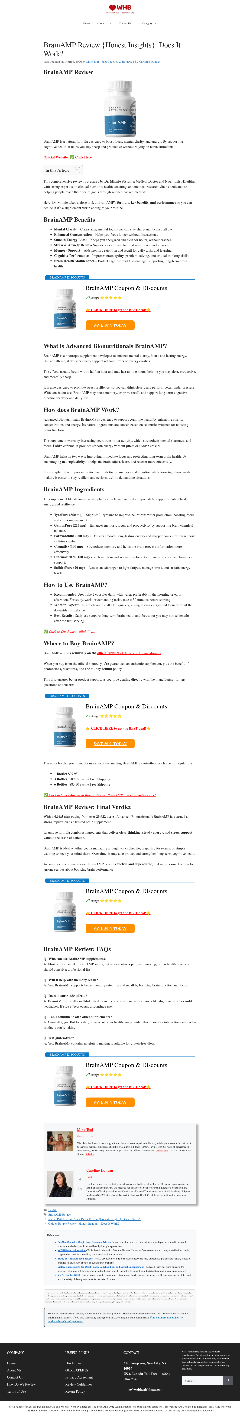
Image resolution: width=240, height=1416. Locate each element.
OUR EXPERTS (76, 1370)
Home (86, 23)
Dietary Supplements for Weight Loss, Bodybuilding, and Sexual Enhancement (101, 1267)
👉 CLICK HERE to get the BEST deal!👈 (118, 309)
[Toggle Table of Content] (75, 170)
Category (147, 23)
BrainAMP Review (59, 1214)
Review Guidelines (78, 1384)
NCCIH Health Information (72, 1250)
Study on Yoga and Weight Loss (75, 1258)
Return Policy (75, 1391)
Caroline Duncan (99, 1170)
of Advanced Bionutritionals (129, 653)
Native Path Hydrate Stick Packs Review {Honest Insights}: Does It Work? (94, 1219)
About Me (14, 1370)
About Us (102, 23)
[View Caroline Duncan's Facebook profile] (80, 1180)
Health (52, 1210)
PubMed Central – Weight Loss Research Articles (85, 1242)
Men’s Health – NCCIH (70, 1275)
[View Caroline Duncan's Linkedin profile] (80, 1188)
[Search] (228, 1380)
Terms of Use (16, 1391)
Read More (162, 1150)
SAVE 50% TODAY (110, 325)
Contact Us (125, 23)
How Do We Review (21, 1384)
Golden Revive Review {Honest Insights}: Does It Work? (83, 1223)
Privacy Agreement (79, 1377)
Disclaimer (73, 1363)
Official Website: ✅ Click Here (68, 157)
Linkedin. (89, 1154)
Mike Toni (85, 1129)
